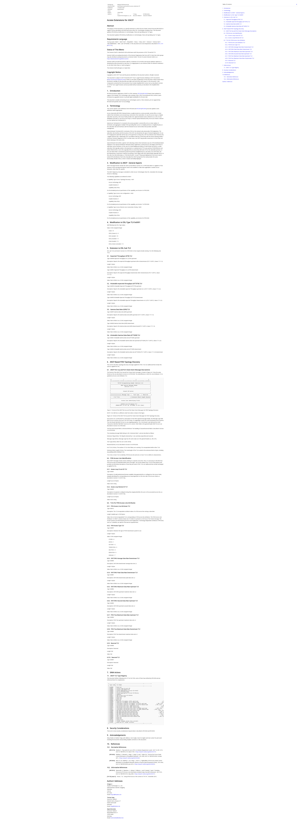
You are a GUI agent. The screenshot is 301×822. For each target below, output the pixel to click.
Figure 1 (109, 410)
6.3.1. (108, 506)
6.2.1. (108, 469)
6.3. (108, 503)
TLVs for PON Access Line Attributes (235, 40)
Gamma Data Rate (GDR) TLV (234, 24)
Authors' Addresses (227, 81)
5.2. (108, 283)
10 (223, 74)
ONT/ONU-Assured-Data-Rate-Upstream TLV (240, 53)
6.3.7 (226, 56)
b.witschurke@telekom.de (116, 818)
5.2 (224, 21)
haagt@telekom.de (115, 806)
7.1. (108, 676)
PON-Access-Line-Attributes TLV (236, 42)
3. (108, 163)
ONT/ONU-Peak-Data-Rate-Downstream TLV (240, 49)
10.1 (225, 77)
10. (108, 744)
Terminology (227, 10)
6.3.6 (226, 53)
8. (108, 728)
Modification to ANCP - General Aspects (234, 12)
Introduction (227, 8)
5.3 (224, 24)
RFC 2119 (160, 43)
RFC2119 (109, 45)
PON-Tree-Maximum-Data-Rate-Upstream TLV (240, 56)
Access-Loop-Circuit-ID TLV (235, 35)
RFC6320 (140, 93)
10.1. (108, 747)
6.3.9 (226, 60)
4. (108, 222)
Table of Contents (227, 4)
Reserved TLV (231, 60)
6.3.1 (226, 42)
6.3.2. (108, 525)
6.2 (224, 33)
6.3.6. (108, 601)
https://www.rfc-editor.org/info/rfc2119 (145, 752)
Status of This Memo (115, 49)
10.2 (225, 79)
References (227, 74)
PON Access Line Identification (234, 33)
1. (108, 91)
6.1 (224, 31)
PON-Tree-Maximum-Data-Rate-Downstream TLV (241, 58)
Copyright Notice (114, 72)
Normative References (232, 77)
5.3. (108, 309)
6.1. (108, 370)
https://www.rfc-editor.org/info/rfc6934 (144, 764)
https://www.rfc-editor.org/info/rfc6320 (129, 758)
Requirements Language (117, 39)
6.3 (224, 40)
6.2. (108, 458)
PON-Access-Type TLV (234, 44)
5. (108, 248)
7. (108, 672)
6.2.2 (226, 37)
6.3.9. (108, 643)
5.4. (108, 335)
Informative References (233, 79)
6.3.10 (226, 62)
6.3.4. (108, 572)
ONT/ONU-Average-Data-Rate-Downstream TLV (240, 47)
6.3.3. (108, 558)
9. (108, 735)
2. (108, 106)
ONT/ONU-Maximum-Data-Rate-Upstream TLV (240, 51)
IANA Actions (227, 65)
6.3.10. (109, 657)
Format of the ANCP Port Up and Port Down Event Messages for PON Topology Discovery (135, 410)
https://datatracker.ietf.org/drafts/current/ (117, 58)
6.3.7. (108, 615)
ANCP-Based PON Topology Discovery (234, 28)
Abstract (110, 26)
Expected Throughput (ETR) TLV (234, 19)
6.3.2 (226, 44)
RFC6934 (139, 108)
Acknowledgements (229, 72)
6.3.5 (226, 51)
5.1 (224, 19)
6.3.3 (226, 47)
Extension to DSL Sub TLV (230, 17)
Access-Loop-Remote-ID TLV (235, 37)
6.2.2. (108, 487)
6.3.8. (108, 629)
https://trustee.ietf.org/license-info (116, 79)
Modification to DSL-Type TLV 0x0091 (233, 15)
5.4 (224, 26)
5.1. (108, 256)
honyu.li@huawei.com (115, 794)
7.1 (224, 67)
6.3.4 (226, 49)
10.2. (108, 767)
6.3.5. (108, 587)
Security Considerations (230, 70)
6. (108, 362)
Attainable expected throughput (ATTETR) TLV (238, 21)
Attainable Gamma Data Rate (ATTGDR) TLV (237, 26)
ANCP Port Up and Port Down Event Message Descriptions (241, 31)
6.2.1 (226, 35)
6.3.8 (226, 58)
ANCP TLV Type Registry (232, 67)
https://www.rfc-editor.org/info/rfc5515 (144, 774)
